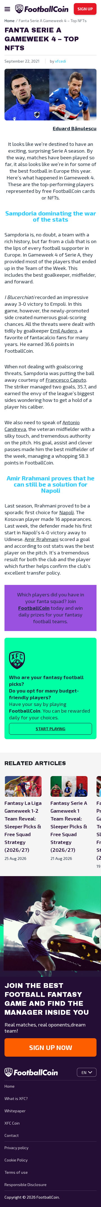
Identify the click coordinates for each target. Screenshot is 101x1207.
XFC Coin (12, 1123)
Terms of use (16, 1172)
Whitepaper (15, 1110)
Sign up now (50, 1047)
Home (9, 1086)
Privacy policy (16, 1147)
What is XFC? (16, 1098)
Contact (11, 1135)
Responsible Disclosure (25, 1184)
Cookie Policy (15, 1160)
